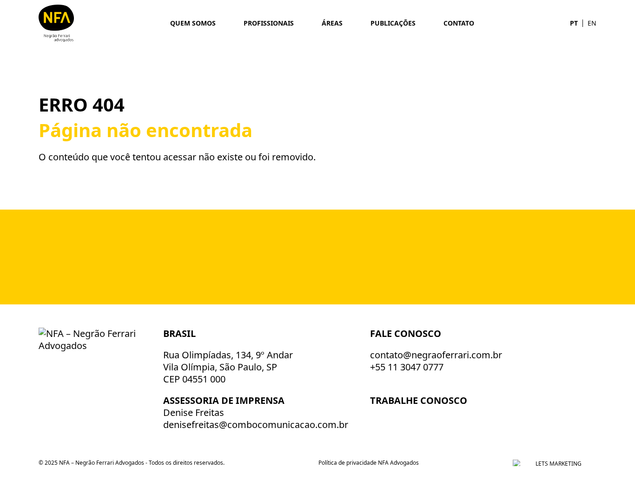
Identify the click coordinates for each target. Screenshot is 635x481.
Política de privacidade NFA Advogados (368, 463)
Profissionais (269, 23)
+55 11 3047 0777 (406, 367)
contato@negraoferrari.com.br (436, 355)
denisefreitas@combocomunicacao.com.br (255, 424)
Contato (458, 23)
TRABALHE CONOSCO (420, 400)
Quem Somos (193, 23)
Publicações (393, 23)
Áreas (332, 23)
